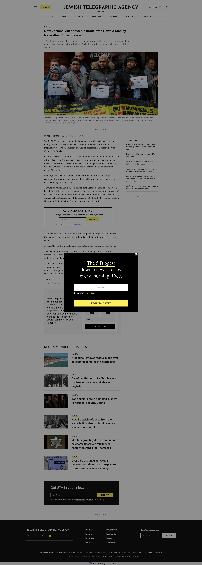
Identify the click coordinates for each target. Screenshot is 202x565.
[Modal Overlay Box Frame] (101, 282)
